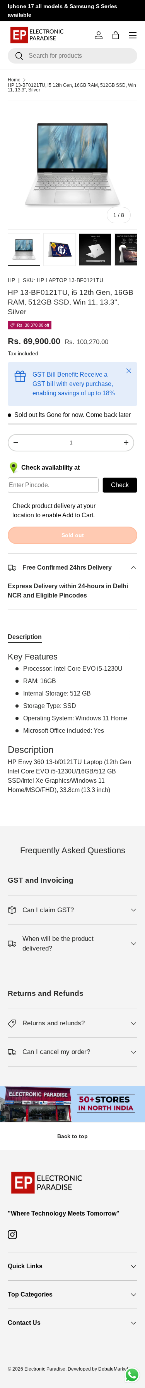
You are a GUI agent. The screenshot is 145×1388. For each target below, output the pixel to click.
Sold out (72, 535)
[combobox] (72, 56)
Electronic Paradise (44, 1369)
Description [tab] (25, 637)
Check (120, 485)
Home (14, 79)
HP (11, 280)
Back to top (72, 1136)
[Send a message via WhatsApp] (132, 1375)
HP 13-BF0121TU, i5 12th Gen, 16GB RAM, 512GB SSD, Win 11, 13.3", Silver (72, 87)
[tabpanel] (72, 723)
